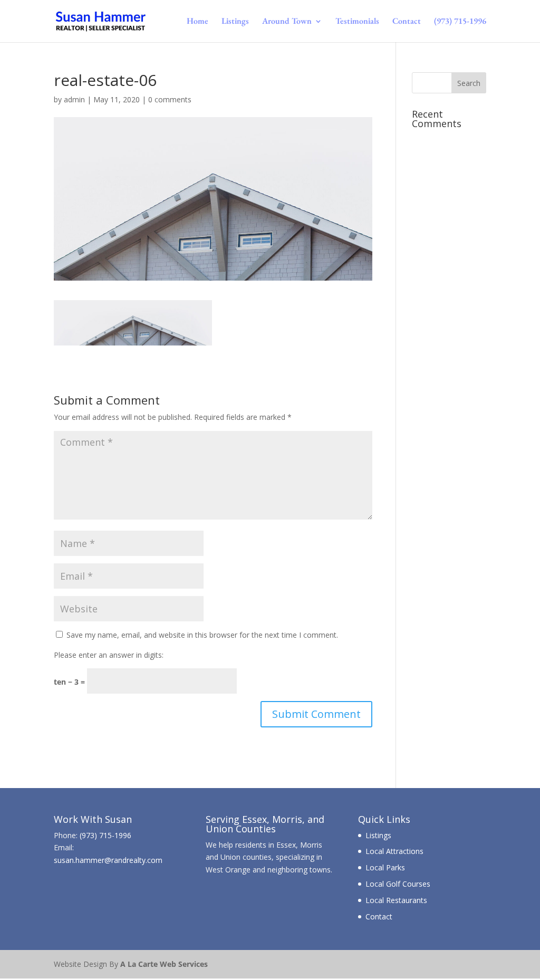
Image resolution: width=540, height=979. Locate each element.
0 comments (169, 99)
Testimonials (357, 21)
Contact (406, 21)
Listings (235, 21)
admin (74, 99)
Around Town (287, 21)
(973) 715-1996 (460, 21)
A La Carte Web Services (164, 964)
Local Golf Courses (397, 884)
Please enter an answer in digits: (108, 655)
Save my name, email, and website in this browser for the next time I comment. (202, 635)
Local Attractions (394, 851)
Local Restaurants (396, 900)
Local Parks (385, 867)
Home (197, 21)
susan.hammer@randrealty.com (108, 860)
